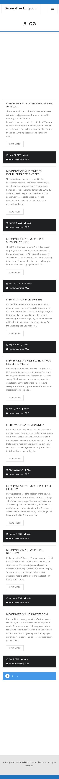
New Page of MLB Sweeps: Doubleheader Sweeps (24, 173)
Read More (14, 144)
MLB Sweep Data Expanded (25, 424)
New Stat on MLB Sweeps (24, 299)
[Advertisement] (29, 63)
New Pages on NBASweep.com (27, 614)
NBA (27, 663)
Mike (27, 155)
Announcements (16, 159)
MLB (27, 159)
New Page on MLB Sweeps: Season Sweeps (24, 240)
